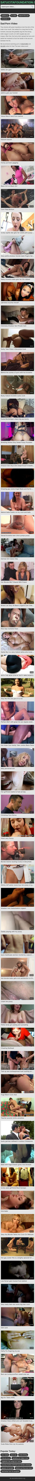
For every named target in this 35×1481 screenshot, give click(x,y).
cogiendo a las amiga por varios (11, 1461)
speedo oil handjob (7, 1468)
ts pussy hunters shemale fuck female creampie (16, 1465)
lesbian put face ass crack (24, 1468)
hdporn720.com (24, 15)
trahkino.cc (5, 15)
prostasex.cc (6, 19)
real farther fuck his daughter (10, 1471)
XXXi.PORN (24, 44)
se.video (13, 15)
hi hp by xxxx (6, 1458)
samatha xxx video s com (20, 1458)
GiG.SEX (2, 46)
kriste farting (23, 1455)
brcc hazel (5, 1455)
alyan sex (14, 1455)
